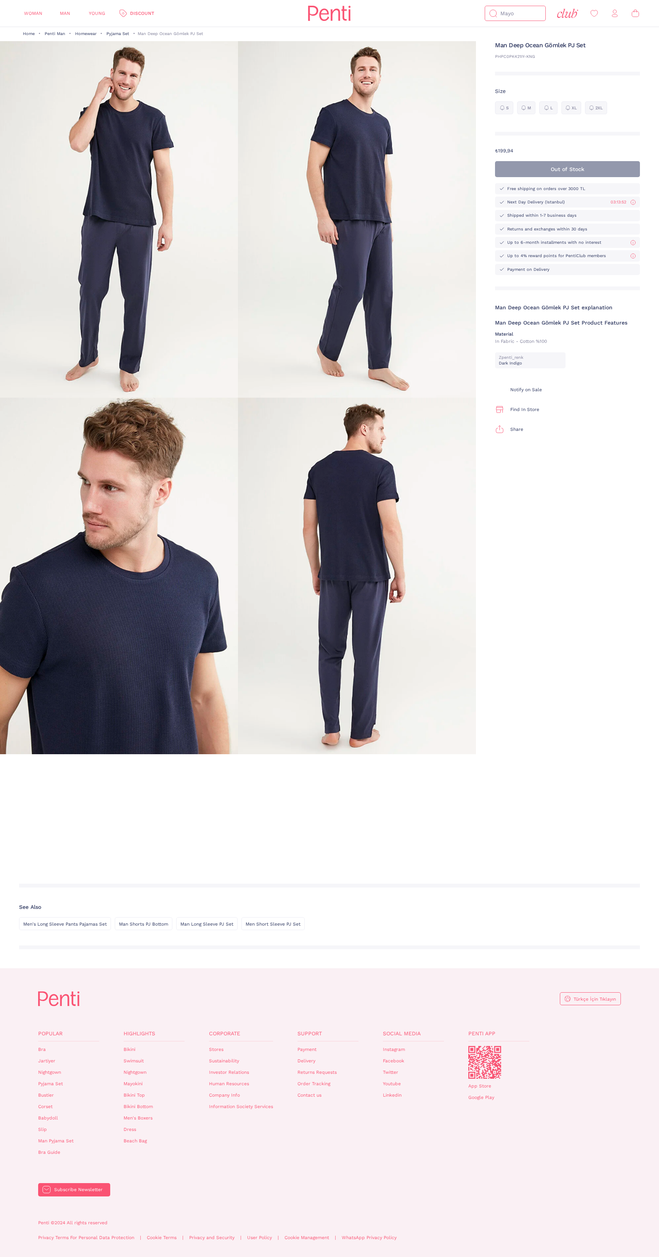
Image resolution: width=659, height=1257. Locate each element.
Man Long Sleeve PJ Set (206, 924)
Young (97, 13)
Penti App (481, 1033)
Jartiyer (46, 1060)
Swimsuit (134, 1060)
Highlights (139, 1033)
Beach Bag (135, 1140)
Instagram (394, 1049)
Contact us (309, 1095)
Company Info (224, 1095)
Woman (33, 13)
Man (65, 13)
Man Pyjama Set (56, 1140)
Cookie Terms (162, 1237)
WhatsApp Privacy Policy (369, 1237)
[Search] (493, 13)
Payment (307, 1049)
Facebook (393, 1060)
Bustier (46, 1095)
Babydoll (48, 1118)
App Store (479, 1086)
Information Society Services (241, 1106)
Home (29, 33)
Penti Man (55, 33)
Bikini (129, 1049)
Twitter (390, 1072)
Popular (50, 1033)
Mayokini (133, 1083)
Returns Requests (317, 1072)
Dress (130, 1129)
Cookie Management (306, 1237)
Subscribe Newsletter (78, 1189)
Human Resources (229, 1083)
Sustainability (224, 1060)
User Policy (259, 1237)
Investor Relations (229, 1072)
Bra (42, 1049)
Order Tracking (313, 1083)
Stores (216, 1049)
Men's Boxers (138, 1118)
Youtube (392, 1083)
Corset (45, 1106)
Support (309, 1033)
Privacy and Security (212, 1237)
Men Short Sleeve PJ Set (273, 924)
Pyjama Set (117, 33)
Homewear (85, 33)
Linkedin (392, 1095)
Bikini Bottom (138, 1106)
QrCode (484, 1062)
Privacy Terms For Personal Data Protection (86, 1237)
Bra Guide (49, 1152)
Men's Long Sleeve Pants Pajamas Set (65, 924)
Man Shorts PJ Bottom (143, 924)
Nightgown (49, 1072)
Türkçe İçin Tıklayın (595, 999)
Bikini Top (134, 1095)
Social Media (402, 1033)
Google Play (481, 1097)
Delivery (306, 1060)
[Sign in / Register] (614, 13)
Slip (42, 1129)
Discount (142, 13)
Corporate (224, 1033)
